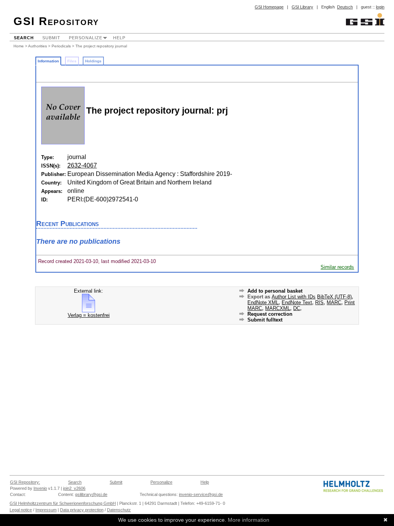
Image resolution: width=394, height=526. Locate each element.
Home (18, 46)
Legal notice (21, 510)
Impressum (46, 510)
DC (296, 308)
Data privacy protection (82, 510)
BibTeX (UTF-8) (334, 297)
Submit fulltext (264, 320)
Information (48, 61)
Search (24, 37)
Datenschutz (119, 510)
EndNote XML (263, 302)
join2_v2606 (74, 488)
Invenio (40, 488)
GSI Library (302, 7)
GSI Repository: (25, 482)
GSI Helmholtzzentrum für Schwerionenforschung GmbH (63, 503)
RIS (319, 302)
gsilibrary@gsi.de (91, 494)
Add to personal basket (274, 291)
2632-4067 (82, 165)
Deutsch (345, 7)
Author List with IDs (294, 297)
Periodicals (61, 46)
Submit (51, 37)
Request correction (269, 314)
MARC (334, 302)
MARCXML (277, 308)
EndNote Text (297, 302)
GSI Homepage (269, 7)
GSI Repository (56, 21)
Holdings (93, 61)
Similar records (337, 267)
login (380, 7)
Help (119, 37)
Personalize (85, 37)
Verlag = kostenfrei (89, 315)
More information (248, 520)
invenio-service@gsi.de (201, 494)
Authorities (37, 46)
